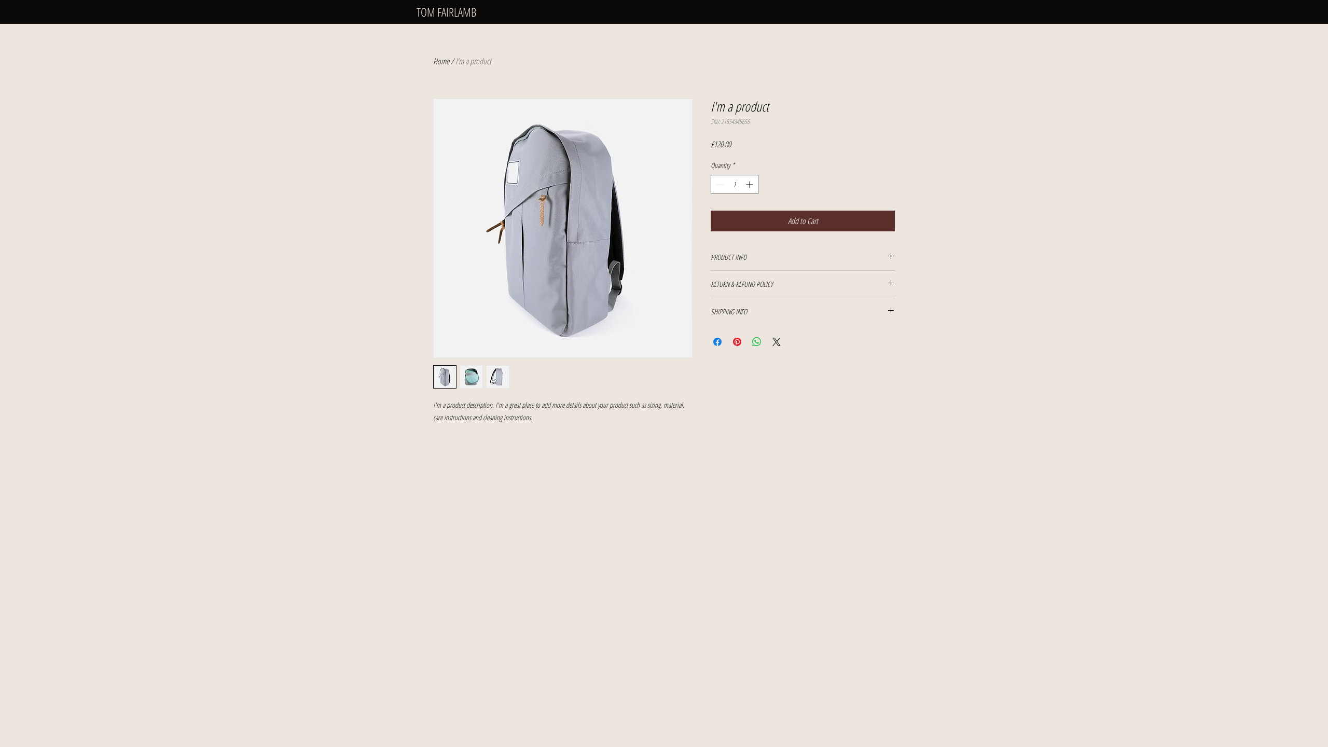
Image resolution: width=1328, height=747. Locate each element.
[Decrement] (718, 184)
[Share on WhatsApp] (757, 342)
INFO (428, 73)
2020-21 (432, 59)
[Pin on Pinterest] (737, 342)
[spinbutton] (734, 184)
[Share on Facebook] (717, 342)
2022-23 (432, 45)
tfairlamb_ (888, 457)
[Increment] (750, 184)
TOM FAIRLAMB (446, 12)
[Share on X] (776, 342)
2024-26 (432, 31)
